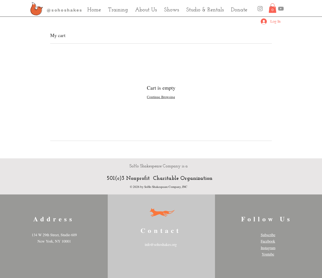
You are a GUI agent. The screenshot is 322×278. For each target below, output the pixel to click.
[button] (272, 8)
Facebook (268, 241)
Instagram (268, 247)
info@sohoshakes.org (161, 244)
